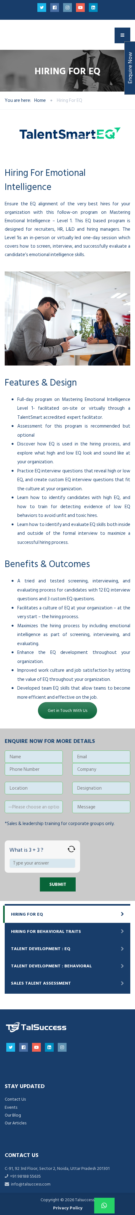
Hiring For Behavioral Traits (46, 931)
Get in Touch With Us (67, 710)
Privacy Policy (67, 1208)
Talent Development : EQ (40, 948)
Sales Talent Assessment (41, 983)
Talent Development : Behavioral (51, 966)
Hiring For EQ (27, 914)
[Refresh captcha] (71, 849)
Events (11, 1107)
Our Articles (15, 1123)
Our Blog (13, 1115)
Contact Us (15, 1099)
